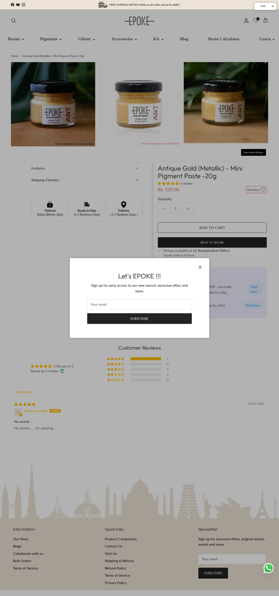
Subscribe (139, 318)
